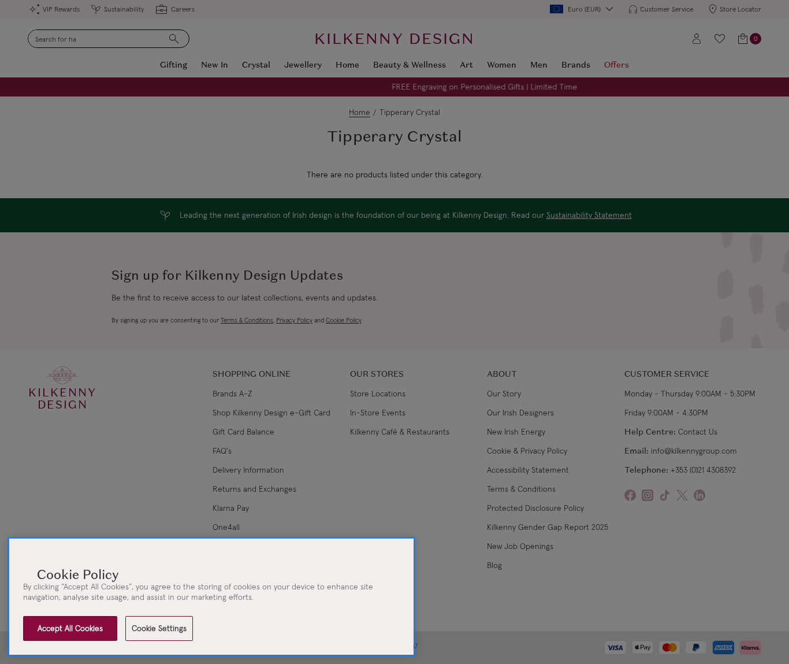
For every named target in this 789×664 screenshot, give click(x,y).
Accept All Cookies (70, 628)
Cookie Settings (159, 628)
